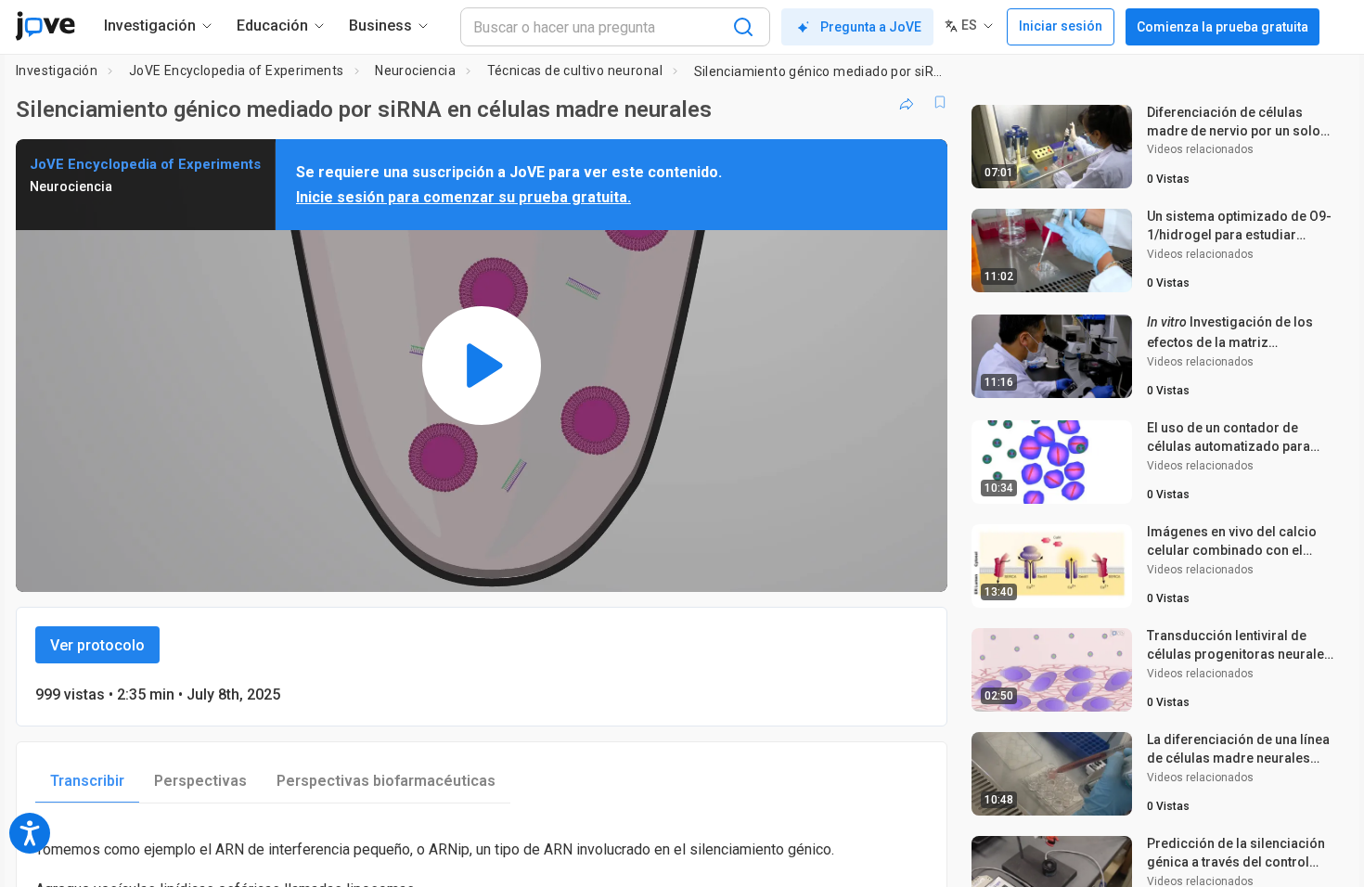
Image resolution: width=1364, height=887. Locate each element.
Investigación (56, 70)
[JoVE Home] (45, 26)
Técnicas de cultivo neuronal (575, 70)
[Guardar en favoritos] (940, 102)
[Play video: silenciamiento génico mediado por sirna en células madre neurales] (481, 365)
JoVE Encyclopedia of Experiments (236, 70)
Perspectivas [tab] (200, 781)
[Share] (906, 102)
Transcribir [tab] (87, 781)
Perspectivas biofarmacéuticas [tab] (386, 781)
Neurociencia (415, 70)
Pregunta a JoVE (870, 26)
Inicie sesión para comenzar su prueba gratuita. (463, 197)
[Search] (743, 26)
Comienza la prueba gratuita (1222, 26)
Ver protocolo (97, 645)
